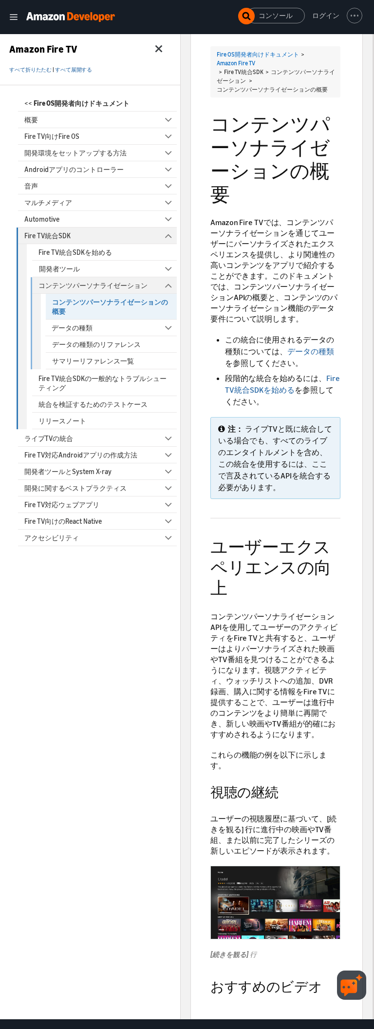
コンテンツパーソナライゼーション (93, 285)
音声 (31, 186)
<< (77, 103)
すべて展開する (73, 69)
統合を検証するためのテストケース (93, 404)
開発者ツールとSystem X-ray (68, 471)
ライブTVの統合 (48, 438)
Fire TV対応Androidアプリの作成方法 (80, 455)
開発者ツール (59, 269)
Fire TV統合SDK (47, 235)
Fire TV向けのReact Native (63, 521)
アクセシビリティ (51, 538)
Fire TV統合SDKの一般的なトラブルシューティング (102, 383)
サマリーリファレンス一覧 (93, 361)
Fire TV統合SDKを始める (75, 252)
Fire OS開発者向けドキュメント (258, 54)
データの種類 (72, 328)
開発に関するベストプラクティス (75, 488)
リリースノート (62, 421)
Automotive (41, 219)
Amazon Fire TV (236, 63)
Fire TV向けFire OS (51, 136)
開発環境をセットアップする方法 (75, 153)
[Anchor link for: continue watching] (285, 791)
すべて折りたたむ (30, 69)
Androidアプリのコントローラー (74, 169)
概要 (31, 119)
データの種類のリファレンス (96, 344)
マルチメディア (48, 202)
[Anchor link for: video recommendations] (329, 985)
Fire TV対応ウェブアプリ (61, 504)
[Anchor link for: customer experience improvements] (235, 586)
